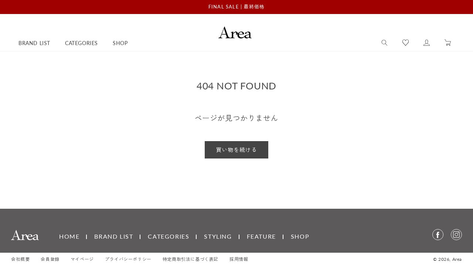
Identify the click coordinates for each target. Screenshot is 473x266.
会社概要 (20, 259)
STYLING (218, 236)
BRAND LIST (113, 236)
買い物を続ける (236, 149)
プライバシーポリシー (128, 259)
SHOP (300, 236)
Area (457, 259)
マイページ (82, 259)
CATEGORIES (168, 236)
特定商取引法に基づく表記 (190, 259)
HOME (69, 236)
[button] (384, 43)
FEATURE (261, 236)
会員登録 (50, 259)
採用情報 (238, 259)
